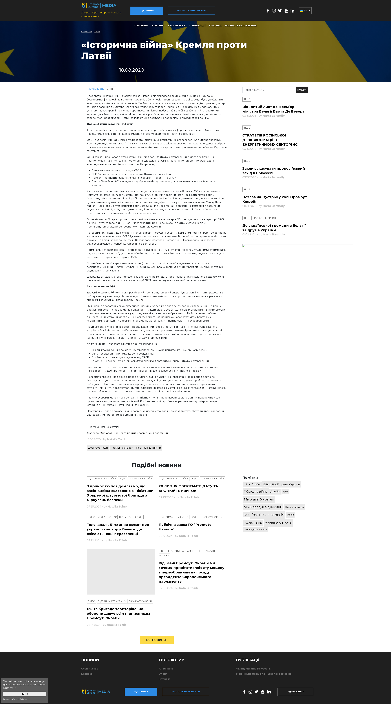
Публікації (197, 25)
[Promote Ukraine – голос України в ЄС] (98, 691)
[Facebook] (268, 10)
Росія (290, 514)
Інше (246, 99)
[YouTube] (286, 10)
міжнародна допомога (255, 529)
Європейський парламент (178, 551)
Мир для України (259, 499)
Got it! (24, 694)
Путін (246, 515)
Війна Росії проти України (281, 484)
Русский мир (253, 522)
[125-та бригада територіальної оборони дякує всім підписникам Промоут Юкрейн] (121, 572)
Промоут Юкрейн (140, 478)
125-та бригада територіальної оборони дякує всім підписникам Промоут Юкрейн (118, 613)
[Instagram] (274, 10)
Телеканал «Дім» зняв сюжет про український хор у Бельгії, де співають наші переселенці (118, 529)
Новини (158, 25)
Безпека (87, 673)
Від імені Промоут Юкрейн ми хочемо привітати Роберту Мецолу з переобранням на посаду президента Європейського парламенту (191, 572)
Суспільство (89, 668)
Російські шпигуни (148, 447)
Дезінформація (98, 447)
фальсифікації (113, 99)
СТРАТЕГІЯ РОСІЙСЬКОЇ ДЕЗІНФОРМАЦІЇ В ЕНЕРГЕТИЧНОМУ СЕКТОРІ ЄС (270, 140)
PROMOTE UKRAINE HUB (241, 25)
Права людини (294, 507)
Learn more (9, 687)
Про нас (215, 25)
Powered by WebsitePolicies (15, 699)
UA (306, 10)
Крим (285, 491)
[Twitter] (280, 10)
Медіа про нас (107, 517)
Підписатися (295, 691)
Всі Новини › (156, 640)
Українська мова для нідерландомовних (264, 673)
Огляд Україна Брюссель (253, 668)
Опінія (97, 32)
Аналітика (166, 668)
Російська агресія (122, 447)
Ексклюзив (177, 25)
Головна (141, 25)
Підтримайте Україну (102, 478)
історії (186, 130)
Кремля (139, 299)
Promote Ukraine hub (191, 10)
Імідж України (252, 484)
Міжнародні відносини (263, 507)
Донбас (275, 491)
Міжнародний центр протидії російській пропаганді (134, 433)
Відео (91, 517)
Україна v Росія (278, 523)
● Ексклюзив (96, 88)
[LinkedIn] (292, 10)
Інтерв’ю (164, 679)
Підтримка (147, 10)
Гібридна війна (256, 491)
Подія (122, 478)
